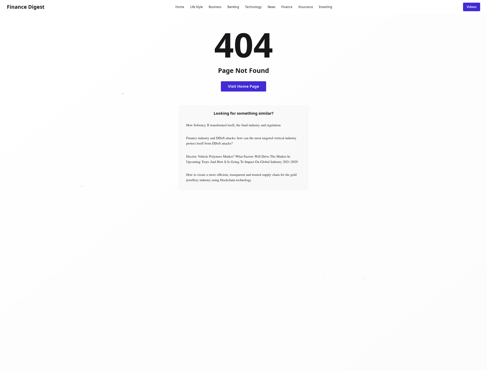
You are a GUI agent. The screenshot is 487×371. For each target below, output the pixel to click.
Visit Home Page (243, 86)
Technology (253, 7)
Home (179, 7)
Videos (472, 7)
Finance (286, 7)
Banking (233, 7)
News (271, 7)
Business (215, 7)
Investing (325, 7)
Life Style (196, 7)
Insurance (305, 7)
